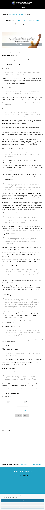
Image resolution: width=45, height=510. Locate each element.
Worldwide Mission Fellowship (22, 3)
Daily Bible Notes (25, 411)
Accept (22, 500)
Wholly (26, 415)
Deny (22, 504)
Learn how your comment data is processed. (30, 464)
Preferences (22, 507)
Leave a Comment (33, 21)
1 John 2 (11, 396)
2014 (38, 389)
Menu (23, 7)
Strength (18, 415)
